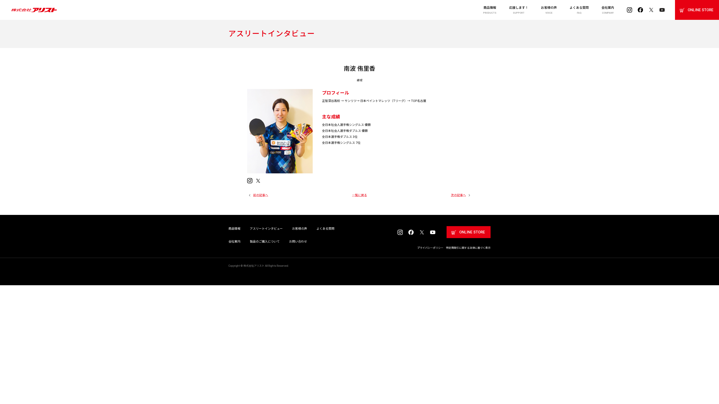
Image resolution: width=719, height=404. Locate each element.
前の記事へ (260, 195)
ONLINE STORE (700, 10)
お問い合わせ (298, 241)
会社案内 (607, 10)
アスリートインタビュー (266, 228)
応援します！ (518, 10)
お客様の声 (549, 10)
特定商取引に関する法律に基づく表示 (468, 247)
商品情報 (489, 10)
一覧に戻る (359, 195)
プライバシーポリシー (430, 247)
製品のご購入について (265, 241)
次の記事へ (458, 195)
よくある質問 (579, 10)
